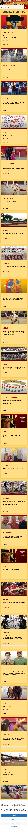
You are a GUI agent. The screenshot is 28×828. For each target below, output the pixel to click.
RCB (4, 668)
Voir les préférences (14, 823)
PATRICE (5, 132)
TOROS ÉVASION (8, 164)
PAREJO (5, 328)
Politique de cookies (13, 826)
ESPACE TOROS (8, 32)
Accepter (14, 815)
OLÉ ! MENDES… (8, 533)
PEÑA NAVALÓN (8, 198)
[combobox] (12, 7)
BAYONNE (6, 498)
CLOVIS (5, 599)
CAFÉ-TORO (7, 263)
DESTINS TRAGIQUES (9, 66)
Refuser (14, 819)
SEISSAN (5, 230)
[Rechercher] (26, 7)
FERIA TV (6, 735)
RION (4, 769)
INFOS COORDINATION (10, 397)
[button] (26, 801)
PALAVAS (6, 632)
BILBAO (5, 364)
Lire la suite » (6, 40)
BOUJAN (5, 99)
